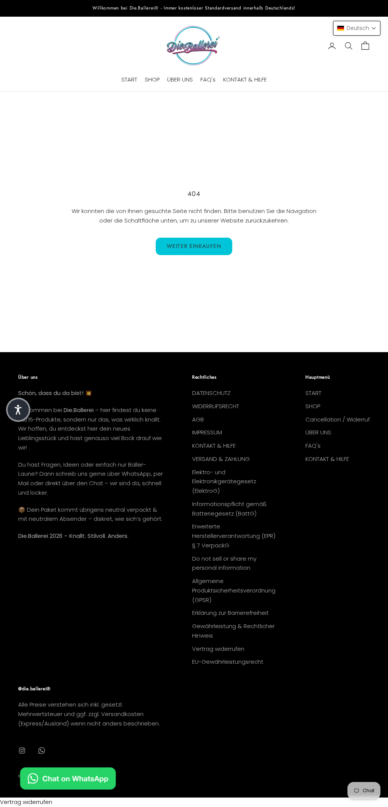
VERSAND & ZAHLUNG (221, 459)
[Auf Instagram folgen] (22, 750)
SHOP (152, 79)
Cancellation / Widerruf (337, 419)
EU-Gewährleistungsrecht (227, 662)
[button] (356, 28)
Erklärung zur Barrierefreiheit (230, 613)
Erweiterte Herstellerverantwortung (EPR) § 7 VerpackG (233, 535)
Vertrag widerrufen (218, 649)
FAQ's (208, 79)
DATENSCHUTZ (211, 393)
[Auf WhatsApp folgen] (41, 750)
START (129, 79)
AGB (198, 419)
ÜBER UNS (180, 79)
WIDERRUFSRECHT (215, 406)
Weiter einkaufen (194, 246)
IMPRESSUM (207, 432)
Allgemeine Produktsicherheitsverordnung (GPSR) (233, 590)
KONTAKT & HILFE (245, 79)
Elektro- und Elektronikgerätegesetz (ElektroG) (224, 481)
